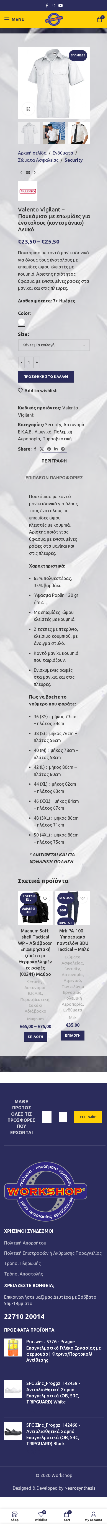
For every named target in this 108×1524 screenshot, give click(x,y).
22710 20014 (24, 1316)
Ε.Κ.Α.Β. (25, 431)
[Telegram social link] (62, 449)
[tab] (54, 460)
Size (22, 334)
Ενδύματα (63, 152)
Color (24, 313)
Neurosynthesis (80, 1488)
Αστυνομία (74, 424)
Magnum (35, 1018)
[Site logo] (54, 18)
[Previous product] (21, 172)
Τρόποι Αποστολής (23, 1273)
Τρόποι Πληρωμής (22, 1263)
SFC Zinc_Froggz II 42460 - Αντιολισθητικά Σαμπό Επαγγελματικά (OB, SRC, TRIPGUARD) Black (53, 1434)
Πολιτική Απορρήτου (25, 1242)
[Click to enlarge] (28, 109)
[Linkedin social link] (56, 449)
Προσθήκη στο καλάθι (46, 376)
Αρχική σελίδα (32, 152)
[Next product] (34, 172)
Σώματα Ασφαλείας (38, 160)
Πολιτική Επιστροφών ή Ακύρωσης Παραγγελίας (53, 1253)
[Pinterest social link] (49, 449)
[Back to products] (28, 172)
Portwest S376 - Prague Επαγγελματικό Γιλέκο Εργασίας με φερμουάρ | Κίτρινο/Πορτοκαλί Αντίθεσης (63, 1351)
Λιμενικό (43, 431)
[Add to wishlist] (45, 898)
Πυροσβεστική (57, 438)
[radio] (21, 321)
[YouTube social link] (61, 5)
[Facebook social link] (46, 5)
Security (74, 160)
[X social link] (41, 449)
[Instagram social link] (53, 5)
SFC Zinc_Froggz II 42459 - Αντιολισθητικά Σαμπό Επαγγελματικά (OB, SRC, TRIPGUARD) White (53, 1392)
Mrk (72, 1017)
